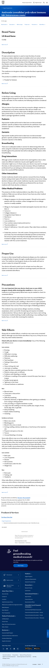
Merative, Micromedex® (23, 497)
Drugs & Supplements (7, 8)
